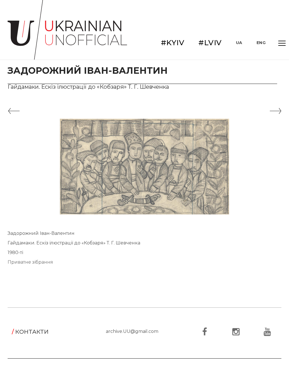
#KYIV (173, 42)
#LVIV (210, 42)
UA (239, 42)
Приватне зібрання (30, 262)
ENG (261, 42)
